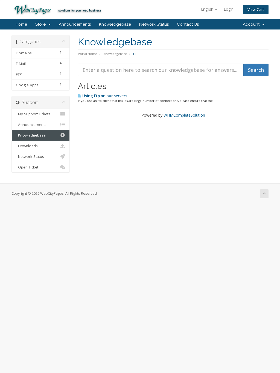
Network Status (154, 24)
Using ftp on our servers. (104, 95)
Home (21, 24)
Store (41, 24)
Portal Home (87, 54)
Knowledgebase (115, 24)
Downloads (27, 145)
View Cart (255, 9)
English (207, 9)
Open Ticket (27, 167)
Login (229, 9)
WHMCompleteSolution (184, 115)
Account (252, 24)
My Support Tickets (33, 113)
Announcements (75, 24)
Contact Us (188, 24)
